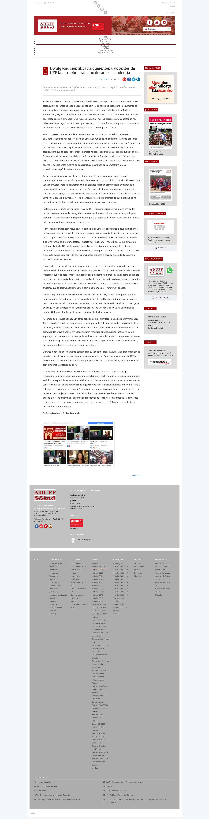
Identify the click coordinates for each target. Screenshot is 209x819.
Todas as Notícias (99, 604)
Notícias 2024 (97, 576)
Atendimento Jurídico (139, 568)
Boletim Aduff (119, 604)
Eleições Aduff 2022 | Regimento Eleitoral (100, 689)
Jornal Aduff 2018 (120, 576)
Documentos (76, 559)
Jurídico (137, 559)
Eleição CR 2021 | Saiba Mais (99, 741)
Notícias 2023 (97, 579)
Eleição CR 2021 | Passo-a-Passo (99, 735)
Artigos (116, 610)
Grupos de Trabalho (42, 777)
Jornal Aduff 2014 (120, 591)
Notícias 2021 (97, 585)
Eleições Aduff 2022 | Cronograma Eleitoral (100, 679)
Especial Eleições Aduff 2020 (99, 747)
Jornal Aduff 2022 (120, 566)
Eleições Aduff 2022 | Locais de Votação (100, 717)
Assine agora (161, 297)
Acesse (161, 248)
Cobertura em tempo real (79, 606)
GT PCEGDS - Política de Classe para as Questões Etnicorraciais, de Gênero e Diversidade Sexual (134, 801)
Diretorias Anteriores (53, 590)
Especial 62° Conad (100, 632)
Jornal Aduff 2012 (120, 588)
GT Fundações (40, 790)
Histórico (53, 566)
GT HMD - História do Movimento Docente (52, 795)
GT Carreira (107, 786)
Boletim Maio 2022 (157, 204)
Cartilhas (116, 601)
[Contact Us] (46, 526)
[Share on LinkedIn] (138, 79)
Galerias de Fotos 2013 (162, 584)
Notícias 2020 (97, 588)
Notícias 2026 (97, 569)
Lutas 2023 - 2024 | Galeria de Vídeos (100, 621)
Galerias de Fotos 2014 (162, 577)
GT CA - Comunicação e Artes (115, 790)
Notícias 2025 (97, 573)
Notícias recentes (99, 566)
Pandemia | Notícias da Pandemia (100, 662)
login (33, 813)
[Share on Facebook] (129, 79)
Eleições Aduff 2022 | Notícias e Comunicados (100, 698)
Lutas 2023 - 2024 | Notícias (100, 615)
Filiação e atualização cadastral (58, 596)
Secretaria (53, 573)
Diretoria (53, 569)
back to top (136, 475)
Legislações (75, 576)
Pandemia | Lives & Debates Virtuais (100, 647)
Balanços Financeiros (54, 580)
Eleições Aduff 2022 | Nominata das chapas (100, 708)
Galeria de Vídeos (162, 573)
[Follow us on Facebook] (150, 22)
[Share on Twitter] (134, 79)
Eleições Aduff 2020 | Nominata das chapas (100, 761)
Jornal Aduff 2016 (120, 582)
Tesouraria (53, 576)
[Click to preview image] (78, 444)
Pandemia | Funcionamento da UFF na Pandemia (99, 670)
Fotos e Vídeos (161, 559)
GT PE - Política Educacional (45, 786)
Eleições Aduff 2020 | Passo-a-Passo (100, 754)
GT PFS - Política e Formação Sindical (118, 795)
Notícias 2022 (97, 582)
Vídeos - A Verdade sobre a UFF (163, 568)
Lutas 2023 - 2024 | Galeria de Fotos (100, 628)
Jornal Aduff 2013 (120, 595)
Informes (138, 573)
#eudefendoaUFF (120, 607)
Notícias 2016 (97, 601)
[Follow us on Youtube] (157, 22)
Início (36, 559)
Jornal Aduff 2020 (120, 569)
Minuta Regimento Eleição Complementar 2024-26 (78, 593)
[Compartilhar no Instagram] (124, 79)
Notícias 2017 (97, 598)
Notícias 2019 (97, 591)
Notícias (95, 559)
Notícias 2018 (97, 595)
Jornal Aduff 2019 (120, 573)
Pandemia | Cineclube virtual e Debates (99, 654)
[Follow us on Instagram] (164, 22)
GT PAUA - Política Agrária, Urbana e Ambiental (122, 782)
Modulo (52, 614)
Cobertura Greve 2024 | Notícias (99, 609)
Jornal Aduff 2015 (120, 585)
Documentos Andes (76, 571)
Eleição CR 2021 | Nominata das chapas (99, 727)
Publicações (118, 559)
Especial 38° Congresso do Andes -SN (100, 639)
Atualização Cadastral (54, 603)
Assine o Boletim (56, 607)
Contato (52, 610)
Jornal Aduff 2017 (120, 579)
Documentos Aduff (78, 566)
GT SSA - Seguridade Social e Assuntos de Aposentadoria (57, 799)
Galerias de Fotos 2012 (162, 590)
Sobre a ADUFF (55, 559)
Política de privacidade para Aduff (78, 582)
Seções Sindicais (56, 585)
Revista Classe (119, 598)
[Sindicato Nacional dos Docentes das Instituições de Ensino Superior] (76, 523)
